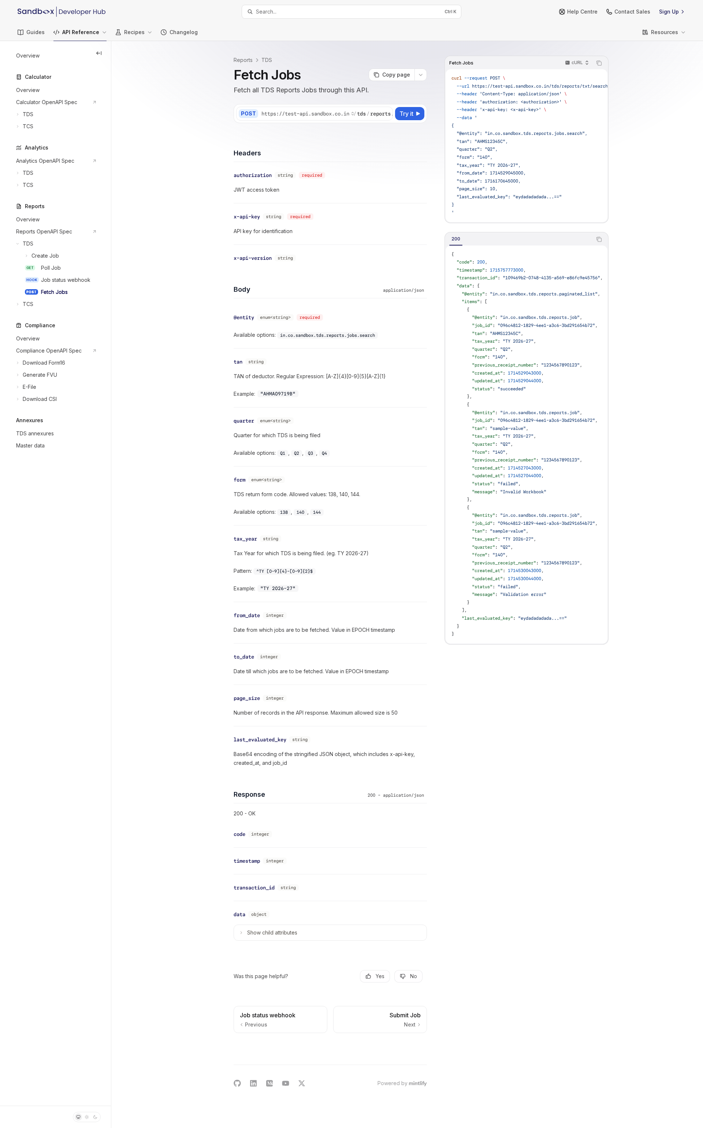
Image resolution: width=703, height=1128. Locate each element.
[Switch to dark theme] (95, 1117)
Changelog (184, 32)
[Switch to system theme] (78, 1117)
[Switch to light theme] (86, 1117)
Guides (35, 32)
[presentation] (526, 145)
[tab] (455, 239)
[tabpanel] (526, 445)
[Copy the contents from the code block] (599, 63)
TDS (266, 60)
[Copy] (386, 113)
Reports (243, 60)
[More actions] (420, 75)
